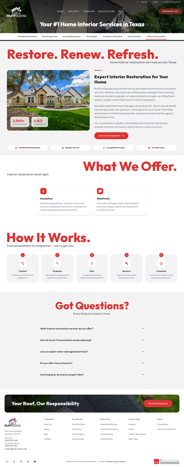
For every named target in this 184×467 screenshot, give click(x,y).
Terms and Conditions (166, 429)
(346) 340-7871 (11, 446)
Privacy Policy (162, 424)
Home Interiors (106, 439)
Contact (47, 439)
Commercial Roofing (112, 36)
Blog (46, 434)
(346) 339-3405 (11, 440)
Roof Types (133, 439)
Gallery (47, 429)
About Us (48, 424)
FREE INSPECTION (170, 11)
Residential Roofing (27, 36)
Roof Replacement (72, 36)
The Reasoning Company (115, 461)
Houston (144, 2)
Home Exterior (134, 36)
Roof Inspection (49, 36)
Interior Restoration (156, 36)
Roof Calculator (79, 424)
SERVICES (73, 11)
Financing (76, 429)
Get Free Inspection (158, 403)
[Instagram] (21, 461)
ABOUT (61, 11)
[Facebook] (14, 461)
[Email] (7, 461)
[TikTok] (27, 461)
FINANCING (89, 11)
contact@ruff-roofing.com (16, 449)
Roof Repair (92, 36)
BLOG (121, 11)
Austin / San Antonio (172, 2)
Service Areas (78, 439)
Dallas (155, 2)
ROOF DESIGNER (106, 11)
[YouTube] (34, 461)
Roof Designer (78, 434)
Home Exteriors (106, 434)
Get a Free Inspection (109, 135)
